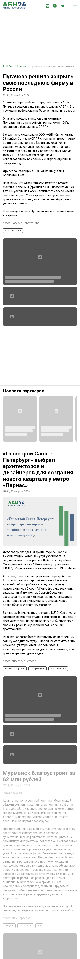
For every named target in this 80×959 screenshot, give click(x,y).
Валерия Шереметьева (25, 223)
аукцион (9, 925)
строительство (58, 668)
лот (39, 925)
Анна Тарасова (21, 918)
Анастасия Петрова (24, 660)
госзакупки (25, 925)
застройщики (37, 668)
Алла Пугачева (13, 230)
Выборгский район (15, 668)
